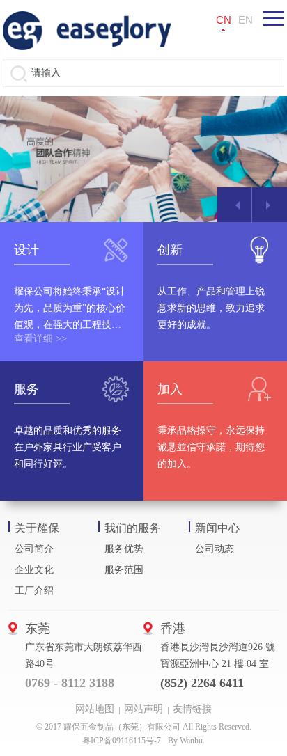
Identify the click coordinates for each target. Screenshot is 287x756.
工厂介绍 (34, 590)
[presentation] (234, 204)
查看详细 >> (40, 338)
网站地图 (94, 709)
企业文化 (34, 570)
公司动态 (214, 549)
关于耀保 (37, 528)
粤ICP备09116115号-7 (121, 741)
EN (245, 20)
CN (223, 20)
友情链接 (192, 709)
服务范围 (124, 570)
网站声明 (143, 709)
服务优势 (124, 549)
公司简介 (34, 549)
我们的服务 (132, 528)
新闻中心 (217, 528)
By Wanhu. (186, 741)
